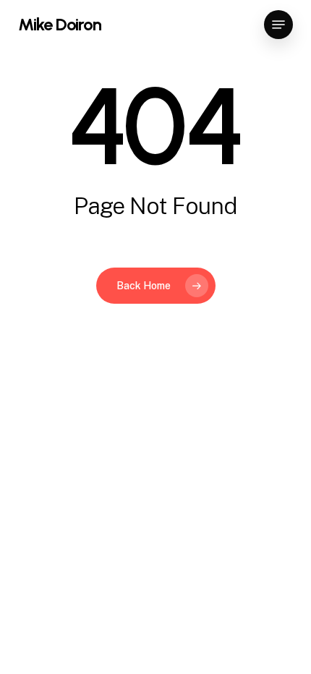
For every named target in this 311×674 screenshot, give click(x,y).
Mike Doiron (59, 24)
